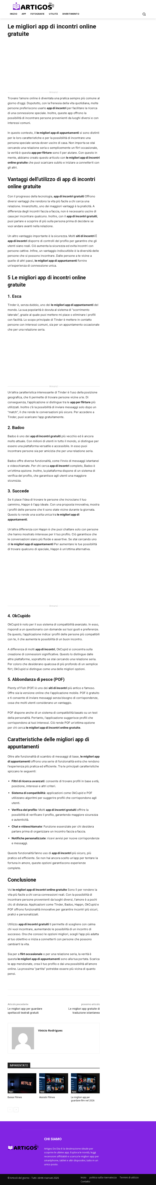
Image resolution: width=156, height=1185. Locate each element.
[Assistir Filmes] (53, 1083)
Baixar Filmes (15, 1097)
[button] (143, 13)
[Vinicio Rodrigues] (23, 1038)
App (11, 1091)
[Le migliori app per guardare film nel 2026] (85, 1083)
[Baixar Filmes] (22, 1083)
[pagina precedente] (10, 1109)
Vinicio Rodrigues (50, 1030)
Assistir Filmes (47, 1097)
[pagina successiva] (16, 1109)
